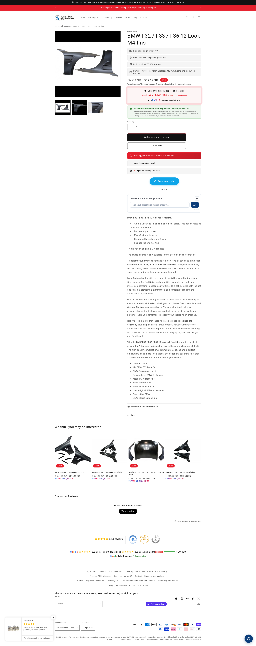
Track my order (115, 571)
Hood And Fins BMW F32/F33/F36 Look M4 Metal (146, 473)
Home (57, 26)
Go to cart (157, 146)
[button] (94, 18)
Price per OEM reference (100, 576)
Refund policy (126, 640)
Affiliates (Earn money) (168, 581)
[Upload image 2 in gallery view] (79, 107)
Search (103, 571)
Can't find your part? (123, 576)
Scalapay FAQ (113, 581)
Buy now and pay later (154, 576)
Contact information (193, 640)
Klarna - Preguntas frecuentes (90, 581)
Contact (138, 576)
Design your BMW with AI (119, 585)
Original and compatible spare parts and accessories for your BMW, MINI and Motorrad (113, 637)
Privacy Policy (139, 640)
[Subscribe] (100, 604)
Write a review (128, 511)
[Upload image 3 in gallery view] (95, 107)
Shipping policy (166, 640)
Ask (194, 205)
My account (92, 571)
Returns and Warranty (157, 571)
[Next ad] (200, 7)
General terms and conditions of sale (138, 581)
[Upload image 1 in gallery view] (62, 107)
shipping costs (150, 84)
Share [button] (132, 415)
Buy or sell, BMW (140, 585)
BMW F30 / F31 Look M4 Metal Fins (69, 472)
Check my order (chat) (135, 571)
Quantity (130, 122)
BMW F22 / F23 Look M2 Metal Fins (180, 472)
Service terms (152, 640)
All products (66, 26)
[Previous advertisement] (56, 7)
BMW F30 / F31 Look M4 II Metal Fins (107, 472)
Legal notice (179, 640)
